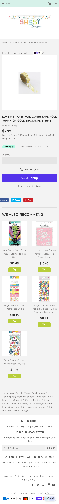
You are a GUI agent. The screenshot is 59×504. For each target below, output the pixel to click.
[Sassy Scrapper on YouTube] (53, 485)
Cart (54, 3)
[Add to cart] (14, 269)
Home (4, 42)
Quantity (6, 154)
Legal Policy (32, 476)
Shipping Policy (28, 479)
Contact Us (19, 476)
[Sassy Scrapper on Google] (44, 485)
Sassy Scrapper (21, 493)
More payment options (29, 186)
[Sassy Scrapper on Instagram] (49, 485)
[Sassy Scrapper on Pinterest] (38, 485)
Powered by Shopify (40, 493)
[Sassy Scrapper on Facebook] (33, 485)
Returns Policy (46, 476)
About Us (8, 476)
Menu (8, 3)
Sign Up (51, 448)
